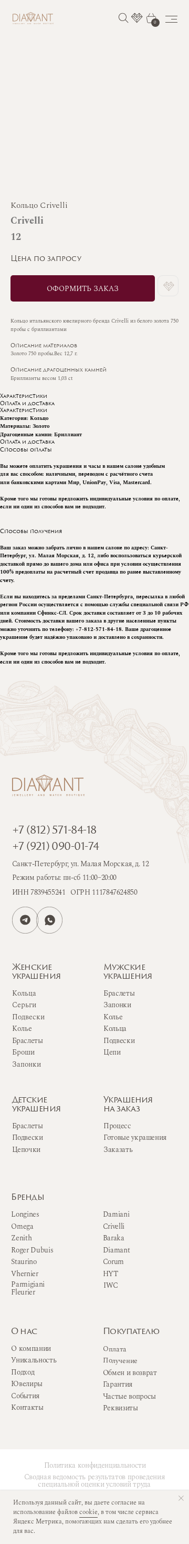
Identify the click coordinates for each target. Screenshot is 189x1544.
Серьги (24, 1005)
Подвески (118, 1041)
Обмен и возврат (130, 1373)
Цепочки (26, 1150)
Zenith (21, 1238)
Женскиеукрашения (36, 972)
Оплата (115, 1349)
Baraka (113, 1238)
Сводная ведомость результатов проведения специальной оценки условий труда (94, 1481)
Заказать (117, 1150)
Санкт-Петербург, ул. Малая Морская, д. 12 (80, 864)
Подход (22, 1372)
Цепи (112, 1052)
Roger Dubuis (32, 1250)
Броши (23, 1052)
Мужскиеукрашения (127, 972)
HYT (110, 1274)
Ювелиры (27, 1384)
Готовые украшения (134, 1137)
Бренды (27, 1198)
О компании (31, 1349)
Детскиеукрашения (36, 1105)
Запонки (117, 1005)
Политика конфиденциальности (95, 1465)
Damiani (116, 1214)
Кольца (115, 1029)
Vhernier (24, 1274)
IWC (110, 1285)
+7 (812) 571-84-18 (54, 831)
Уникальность (33, 1360)
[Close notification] (181, 1498)
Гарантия (117, 1384)
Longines (25, 1214)
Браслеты (118, 993)
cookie (88, 1512)
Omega (22, 1226)
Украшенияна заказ (128, 1105)
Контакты (27, 1407)
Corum (113, 1262)
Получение (120, 1360)
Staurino (23, 1262)
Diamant (116, 1250)
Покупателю (131, 1332)
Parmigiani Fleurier (28, 1288)
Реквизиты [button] (120, 1408)
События (25, 1396)
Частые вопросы (129, 1396)
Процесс (117, 1126)
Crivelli (113, 1226)
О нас (24, 1332)
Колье (112, 1017)
